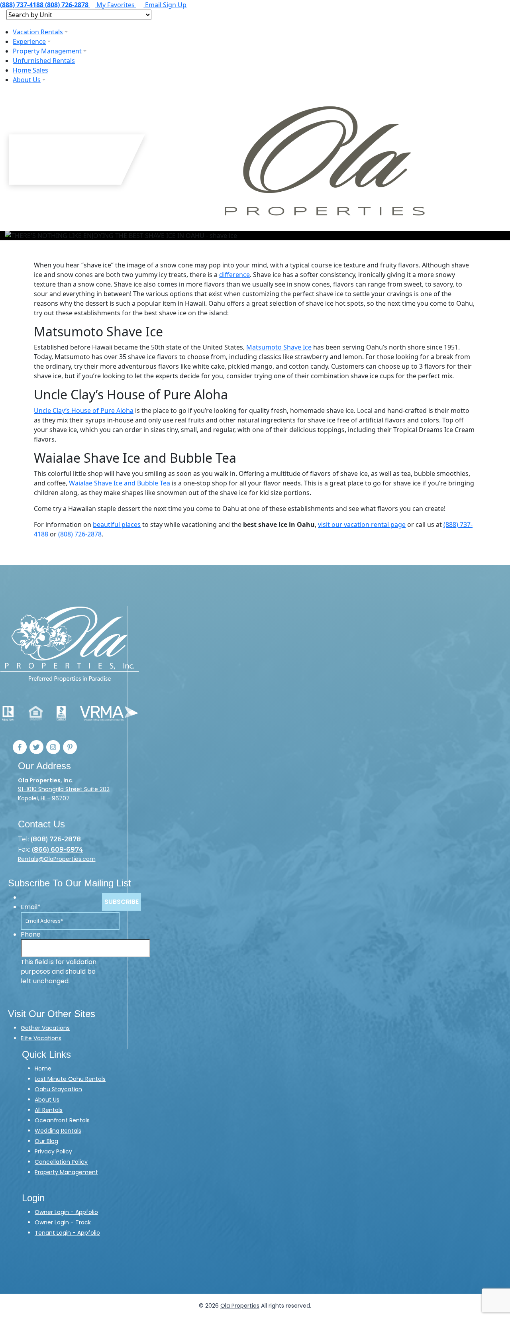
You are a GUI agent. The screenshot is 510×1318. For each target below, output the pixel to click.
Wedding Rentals (58, 1131)
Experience (29, 41)
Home (43, 1068)
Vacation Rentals (38, 31)
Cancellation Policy (61, 1162)
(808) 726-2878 (80, 534)
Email (31, 906)
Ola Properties (239, 1306)
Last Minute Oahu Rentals (70, 1079)
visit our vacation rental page (362, 524)
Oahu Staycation (58, 1089)
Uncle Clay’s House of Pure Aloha (83, 410)
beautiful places (117, 524)
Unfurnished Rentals (44, 60)
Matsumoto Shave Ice (279, 347)
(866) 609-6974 (57, 849)
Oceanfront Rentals (62, 1120)
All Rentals (49, 1110)
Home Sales (30, 70)
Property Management (47, 51)
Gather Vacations (45, 1028)
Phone (31, 934)
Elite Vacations (41, 1038)
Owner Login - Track (63, 1222)
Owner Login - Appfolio (66, 1212)
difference (234, 274)
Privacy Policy (53, 1151)
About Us (27, 79)
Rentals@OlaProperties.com (57, 859)
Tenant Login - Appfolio (67, 1233)
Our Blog (46, 1141)
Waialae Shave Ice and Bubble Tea (119, 483)
